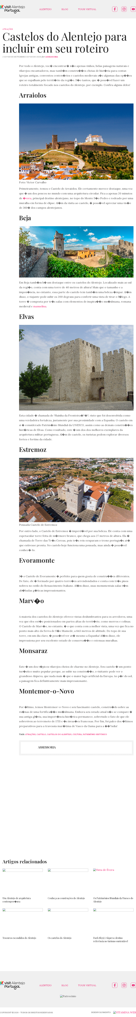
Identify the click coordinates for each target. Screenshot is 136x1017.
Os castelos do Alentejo (59, 938)
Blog (65, 9)
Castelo (41, 734)
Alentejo (45, 9)
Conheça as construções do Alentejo (66, 898)
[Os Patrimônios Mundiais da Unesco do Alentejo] (113, 881)
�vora (27, 198)
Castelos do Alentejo (59, 734)
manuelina (39, 306)
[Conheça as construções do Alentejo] (68, 881)
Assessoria (51, 56)
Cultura (77, 734)
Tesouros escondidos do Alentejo (19, 938)
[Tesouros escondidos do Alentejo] (22, 920)
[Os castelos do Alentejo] (68, 920)
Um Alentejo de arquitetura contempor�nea (16, 900)
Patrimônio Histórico (95, 734)
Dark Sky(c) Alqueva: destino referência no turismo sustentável (110, 939)
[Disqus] (68, 804)
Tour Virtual (87, 9)
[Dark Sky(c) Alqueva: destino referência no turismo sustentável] (113, 920)
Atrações (7, 29)
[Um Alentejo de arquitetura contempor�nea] (22, 881)
